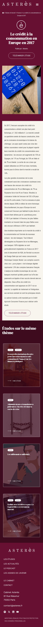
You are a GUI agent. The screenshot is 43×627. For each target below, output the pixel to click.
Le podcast (9, 568)
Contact (8, 585)
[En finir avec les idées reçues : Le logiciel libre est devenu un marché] (21, 515)
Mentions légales (11, 618)
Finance (19, 13)
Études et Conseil (10, 13)
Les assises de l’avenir (15, 573)
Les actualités (11, 564)
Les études (9, 559)
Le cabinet (9, 580)
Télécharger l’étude (21, 56)
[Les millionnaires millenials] (21, 465)
